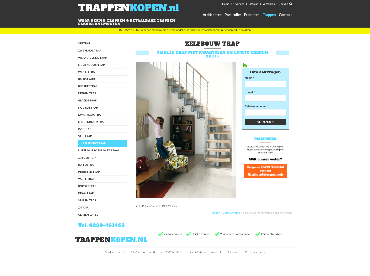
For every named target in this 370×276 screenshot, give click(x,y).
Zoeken (283, 3)
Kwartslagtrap (90, 114)
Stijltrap (85, 136)
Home (225, 3)
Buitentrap (86, 164)
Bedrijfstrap (88, 86)
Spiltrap (84, 43)
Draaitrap (86, 193)
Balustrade (87, 79)
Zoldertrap (87, 157)
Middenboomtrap (91, 121)
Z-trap (83, 207)
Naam (248, 77)
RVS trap (84, 129)
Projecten (252, 15)
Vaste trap (86, 179)
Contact (285, 15)
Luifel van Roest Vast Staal (98, 150)
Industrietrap (89, 171)
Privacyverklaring (255, 252)
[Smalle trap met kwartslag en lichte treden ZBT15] (186, 130)
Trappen (269, 15)
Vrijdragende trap (92, 57)
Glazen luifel (88, 214)
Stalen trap (87, 200)
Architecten (212, 15)
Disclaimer (233, 252)
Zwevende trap (89, 50)
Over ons (239, 3)
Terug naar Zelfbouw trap (158, 206)
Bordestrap (87, 186)
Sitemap (253, 3)
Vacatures (268, 3)
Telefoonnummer (256, 106)
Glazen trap (87, 100)
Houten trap (88, 107)
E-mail (249, 92)
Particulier (233, 15)
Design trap (87, 93)
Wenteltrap (87, 71)
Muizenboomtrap (91, 64)
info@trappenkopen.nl (208, 252)
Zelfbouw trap (94, 143)
